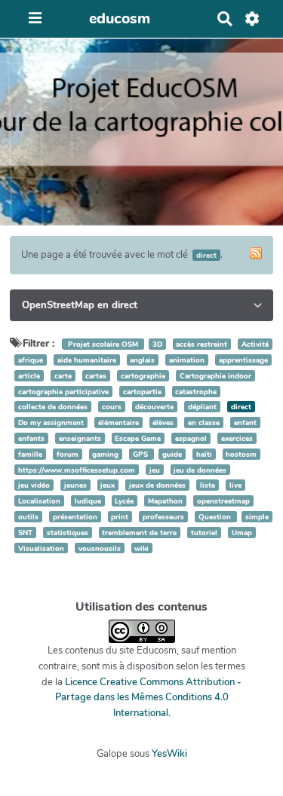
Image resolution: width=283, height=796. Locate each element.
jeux (107, 485)
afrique (30, 360)
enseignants (80, 438)
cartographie (143, 376)
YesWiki (169, 754)
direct (241, 407)
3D (157, 344)
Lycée (124, 501)
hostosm (241, 454)
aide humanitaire (86, 360)
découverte (154, 407)
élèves (163, 422)
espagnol (191, 438)
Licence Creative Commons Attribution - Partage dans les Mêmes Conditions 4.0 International (148, 698)
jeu (154, 470)
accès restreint (201, 344)
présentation (75, 517)
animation (187, 360)
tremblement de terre (139, 532)
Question (215, 517)
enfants (31, 438)
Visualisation (41, 548)
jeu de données (200, 470)
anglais (142, 360)
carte (63, 376)
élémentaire (118, 422)
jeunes (75, 485)
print (119, 517)
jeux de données (157, 485)
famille (30, 454)
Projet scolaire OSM (103, 344)
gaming (105, 454)
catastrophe (196, 391)
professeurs (163, 517)
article (29, 376)
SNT (25, 532)
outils (28, 517)
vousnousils (99, 548)
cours (112, 407)
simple (257, 517)
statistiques (67, 532)
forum (67, 454)
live (235, 485)
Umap (242, 532)
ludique (88, 501)
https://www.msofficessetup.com (76, 470)
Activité (255, 344)
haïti (204, 454)
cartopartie (142, 391)
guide (172, 454)
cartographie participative (63, 391)
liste (207, 485)
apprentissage (243, 360)
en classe (204, 422)
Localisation (39, 501)
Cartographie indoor (215, 376)
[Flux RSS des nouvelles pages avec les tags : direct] (256, 253)
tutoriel (204, 532)
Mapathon (165, 501)
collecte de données (53, 407)
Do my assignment (51, 422)
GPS (141, 454)
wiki (141, 548)
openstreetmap (223, 501)
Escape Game (138, 438)
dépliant (202, 407)
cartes (95, 376)
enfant (245, 422)
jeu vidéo (34, 485)
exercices (237, 438)
